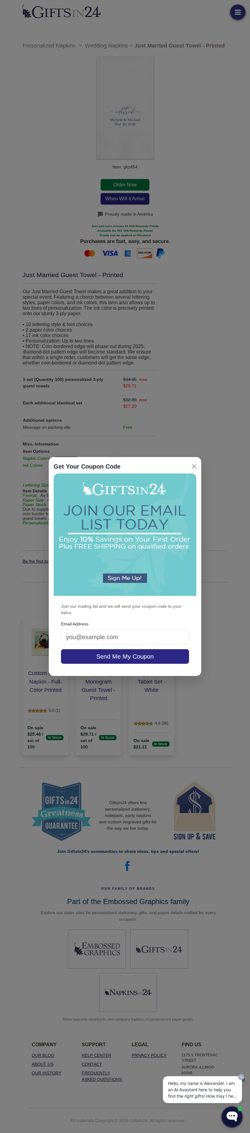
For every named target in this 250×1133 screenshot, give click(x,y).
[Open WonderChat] (232, 1117)
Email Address (74, 623)
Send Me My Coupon (125, 656)
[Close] (194, 466)
